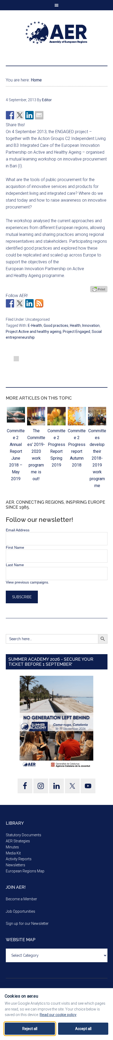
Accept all (83, 1029)
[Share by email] (39, 115)
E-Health (35, 325)
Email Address (17, 530)
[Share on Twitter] (20, 115)
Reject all (29, 1029)
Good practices (56, 325)
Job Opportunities (20, 911)
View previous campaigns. (27, 582)
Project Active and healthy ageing (33, 331)
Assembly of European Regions (56, 33)
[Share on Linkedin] (29, 115)
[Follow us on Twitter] (20, 303)
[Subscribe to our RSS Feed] (39, 303)
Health (75, 325)
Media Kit (13, 853)
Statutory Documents (23, 835)
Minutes (12, 847)
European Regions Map (25, 871)
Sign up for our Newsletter (27, 923)
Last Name (15, 565)
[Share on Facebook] (10, 115)
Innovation (91, 325)
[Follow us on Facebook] (10, 303)
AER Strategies (18, 841)
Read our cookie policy (58, 1015)
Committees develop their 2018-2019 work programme (97, 458)
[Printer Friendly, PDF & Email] (98, 289)
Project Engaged (76, 331)
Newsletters (15, 865)
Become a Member (21, 899)
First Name (15, 547)
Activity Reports (19, 859)
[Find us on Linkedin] (29, 303)
